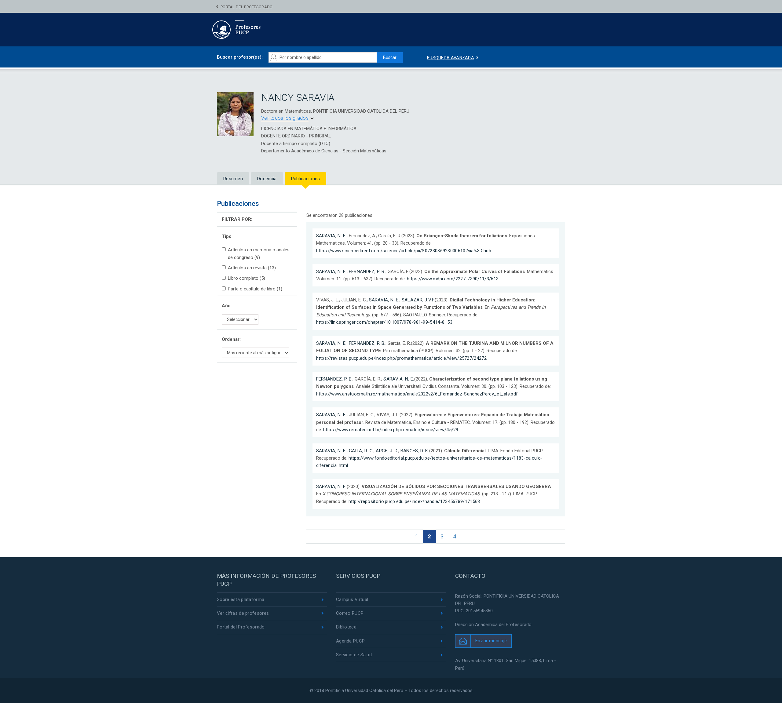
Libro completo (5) (246, 278)
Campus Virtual (352, 599)
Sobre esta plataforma (240, 599)
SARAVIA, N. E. (331, 236)
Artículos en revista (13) (252, 268)
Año (226, 305)
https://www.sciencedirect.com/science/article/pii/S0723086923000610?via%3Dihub (403, 250)
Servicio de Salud (354, 654)
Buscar (389, 57)
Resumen (233, 178)
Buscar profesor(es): (240, 57)
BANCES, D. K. (414, 450)
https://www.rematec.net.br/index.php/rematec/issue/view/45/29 (391, 429)
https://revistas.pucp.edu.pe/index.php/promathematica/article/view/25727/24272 (401, 358)
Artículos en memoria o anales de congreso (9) (259, 253)
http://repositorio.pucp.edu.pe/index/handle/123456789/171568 (414, 501)
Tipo (227, 236)
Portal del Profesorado (247, 7)
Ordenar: (231, 339)
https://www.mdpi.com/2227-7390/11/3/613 (453, 279)
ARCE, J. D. (387, 450)
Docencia (266, 178)
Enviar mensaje (491, 640)
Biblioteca (346, 627)
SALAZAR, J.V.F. (418, 300)
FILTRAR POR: (237, 219)
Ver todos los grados (285, 118)
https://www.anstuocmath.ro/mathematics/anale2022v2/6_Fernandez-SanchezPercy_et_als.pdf (417, 394)
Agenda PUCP (350, 641)
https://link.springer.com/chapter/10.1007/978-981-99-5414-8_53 (384, 322)
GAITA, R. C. (361, 450)
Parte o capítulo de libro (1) (255, 289)
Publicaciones (305, 178)
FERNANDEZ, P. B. (367, 271)
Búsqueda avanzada (450, 57)
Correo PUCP (350, 613)
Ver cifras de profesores (243, 613)
